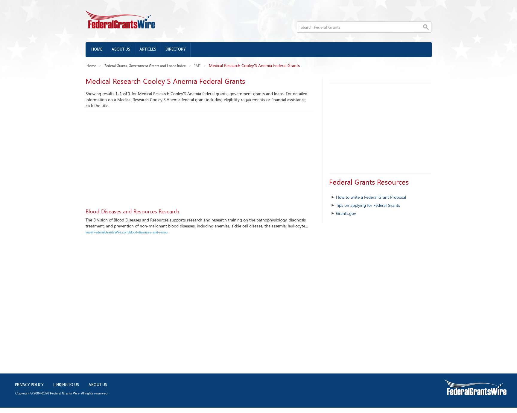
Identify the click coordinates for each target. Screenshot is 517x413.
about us (98, 385)
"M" (197, 65)
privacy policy (29, 385)
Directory (175, 49)
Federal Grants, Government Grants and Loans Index (145, 65)
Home (96, 49)
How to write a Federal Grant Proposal (371, 197)
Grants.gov (346, 213)
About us (121, 49)
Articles (147, 49)
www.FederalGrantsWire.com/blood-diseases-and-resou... (128, 232)
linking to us (66, 385)
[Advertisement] (199, 157)
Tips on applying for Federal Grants (368, 205)
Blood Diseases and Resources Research (132, 211)
